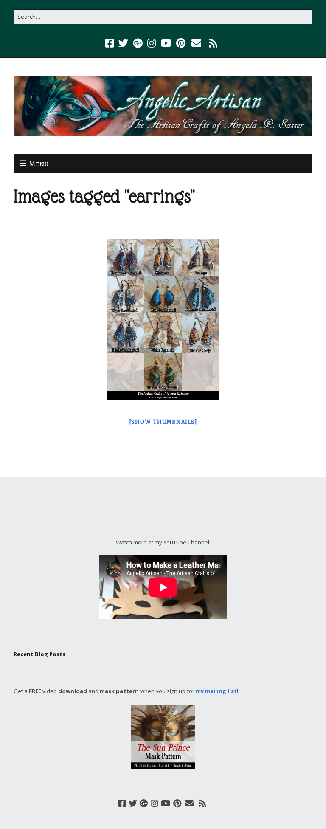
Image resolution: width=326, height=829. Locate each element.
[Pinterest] (180, 43)
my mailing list (216, 691)
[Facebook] (110, 43)
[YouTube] (166, 43)
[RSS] (213, 43)
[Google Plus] (137, 43)
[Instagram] (151, 43)
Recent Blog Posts (39, 654)
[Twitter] (123, 43)
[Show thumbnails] (163, 422)
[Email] (196, 43)
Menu (39, 163)
